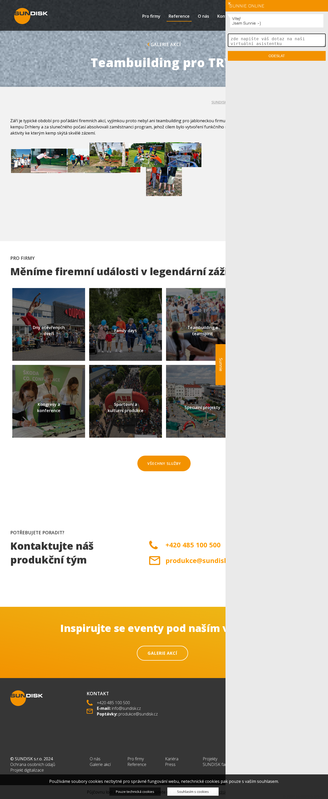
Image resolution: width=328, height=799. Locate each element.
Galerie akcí (165, 44)
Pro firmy (151, 16)
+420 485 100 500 (113, 702)
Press (170, 764)
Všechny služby (164, 463)
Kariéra (171, 759)
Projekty (210, 759)
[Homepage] (31, 16)
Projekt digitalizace (27, 770)
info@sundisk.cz (126, 708)
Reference (179, 16)
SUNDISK (219, 102)
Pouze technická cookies (135, 791)
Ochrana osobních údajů (32, 764)
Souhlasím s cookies (193, 791)
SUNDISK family (217, 764)
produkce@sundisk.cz (138, 714)
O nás (203, 16)
